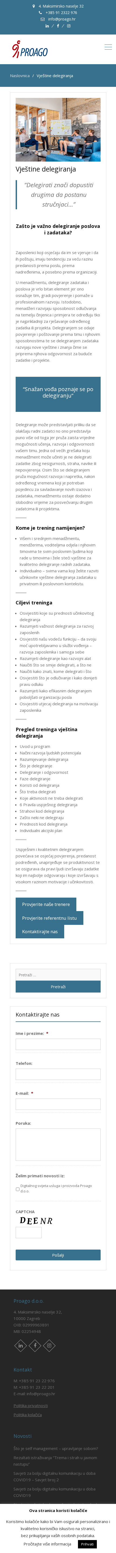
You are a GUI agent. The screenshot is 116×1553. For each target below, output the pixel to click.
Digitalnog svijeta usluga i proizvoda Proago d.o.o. (56, 1188)
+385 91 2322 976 (61, 12)
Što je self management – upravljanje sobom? (55, 1448)
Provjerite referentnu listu (49, 918)
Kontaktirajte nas (40, 931)
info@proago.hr (61, 19)
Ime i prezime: (32, 1033)
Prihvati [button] (87, 1544)
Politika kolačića (27, 1414)
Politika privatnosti (30, 1405)
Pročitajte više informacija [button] (47, 1544)
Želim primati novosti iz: (40, 1175)
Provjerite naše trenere (46, 904)
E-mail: (24, 1093)
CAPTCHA (25, 1211)
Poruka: (23, 1123)
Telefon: (24, 1063)
